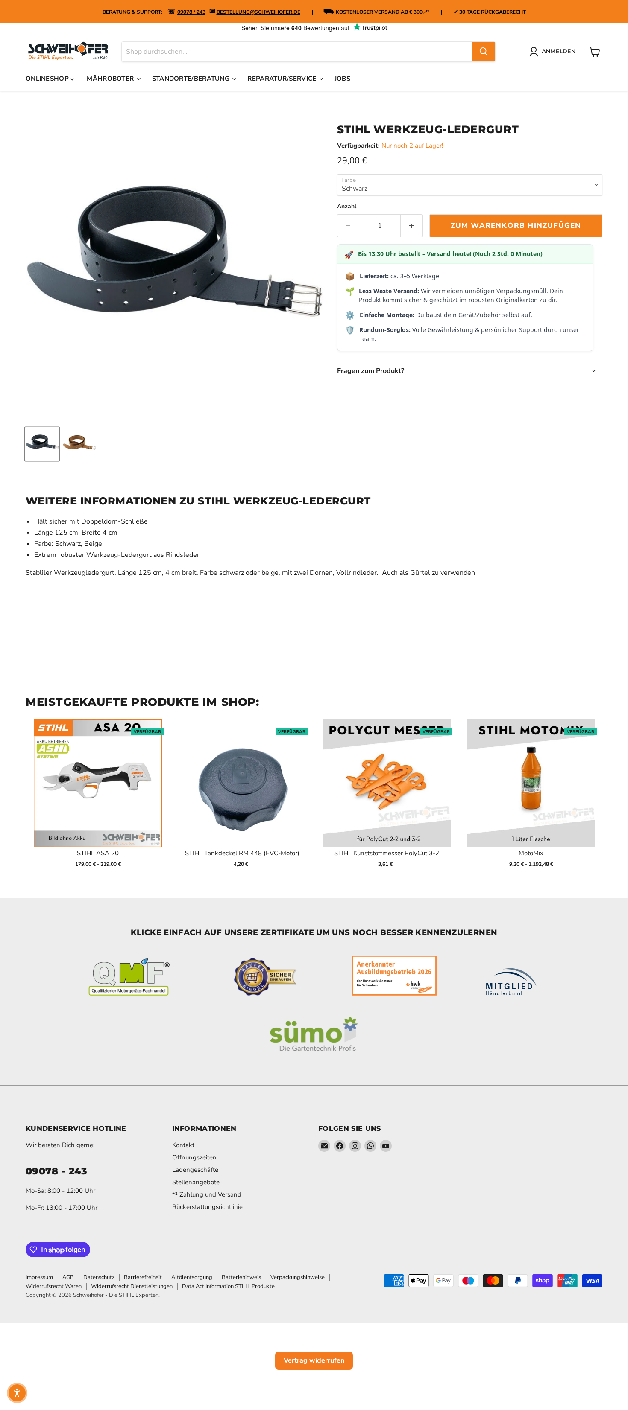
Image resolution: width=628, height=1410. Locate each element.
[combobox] (297, 51)
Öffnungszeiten (194, 1157)
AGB (68, 1277)
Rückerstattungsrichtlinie (207, 1207)
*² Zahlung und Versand (206, 1194)
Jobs (342, 78)
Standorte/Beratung (192, 78)
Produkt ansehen (98, 791)
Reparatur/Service (282, 78)
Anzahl (346, 206)
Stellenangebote (196, 1182)
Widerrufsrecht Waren (54, 1286)
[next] (593, 798)
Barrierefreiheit (143, 1277)
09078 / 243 (191, 12)
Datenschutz (98, 1277)
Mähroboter (111, 78)
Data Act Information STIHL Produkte (228, 1286)
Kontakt (183, 1145)
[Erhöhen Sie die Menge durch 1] (412, 225)
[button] (17, 1393)
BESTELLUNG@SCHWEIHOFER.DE (258, 12)
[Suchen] (483, 51)
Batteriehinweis (241, 1277)
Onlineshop (48, 78)
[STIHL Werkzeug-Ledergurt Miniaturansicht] (42, 444)
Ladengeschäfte (195, 1169)
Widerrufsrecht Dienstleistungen (132, 1286)
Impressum (39, 1277)
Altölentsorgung (191, 1277)
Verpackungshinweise (297, 1277)
